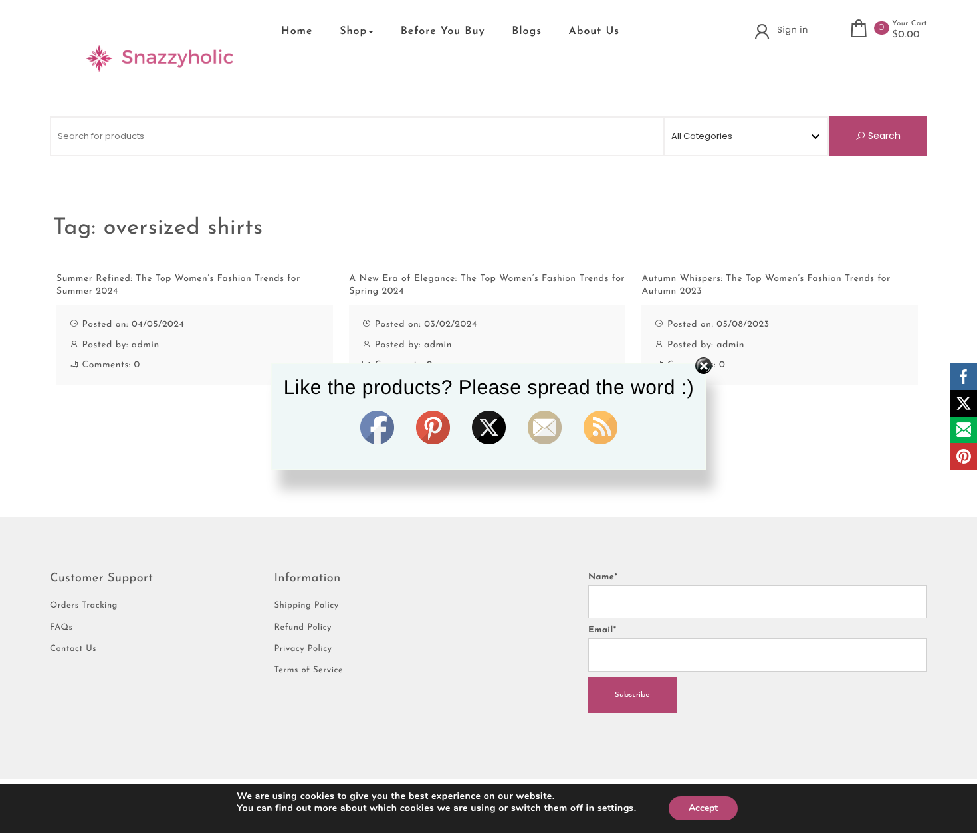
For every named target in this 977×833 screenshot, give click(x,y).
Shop (353, 31)
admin (146, 345)
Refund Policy (303, 628)
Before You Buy (443, 31)
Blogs (527, 31)
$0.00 (906, 35)
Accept (703, 808)
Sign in (792, 29)
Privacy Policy (303, 649)
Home (297, 31)
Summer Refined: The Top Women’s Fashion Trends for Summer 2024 (178, 285)
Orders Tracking (84, 606)
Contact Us (73, 649)
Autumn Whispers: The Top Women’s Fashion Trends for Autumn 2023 (765, 285)
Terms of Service (309, 670)
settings (615, 808)
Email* (602, 630)
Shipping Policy (306, 606)
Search (883, 135)
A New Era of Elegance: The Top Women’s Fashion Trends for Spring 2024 (487, 285)
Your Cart (909, 23)
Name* (602, 577)
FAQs (61, 628)
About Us (594, 31)
